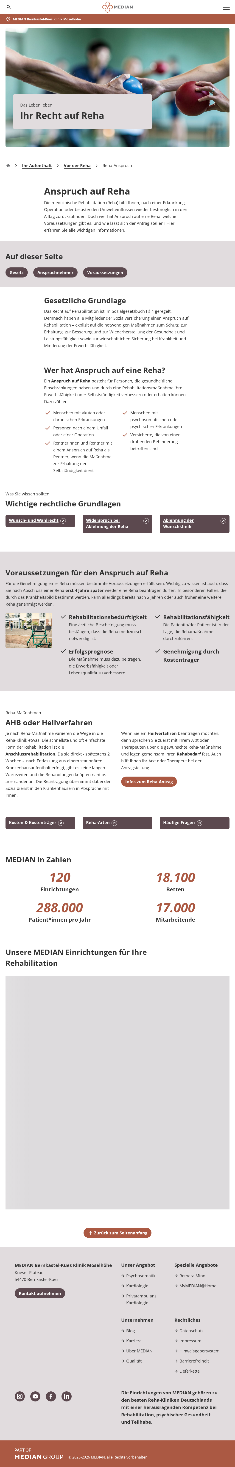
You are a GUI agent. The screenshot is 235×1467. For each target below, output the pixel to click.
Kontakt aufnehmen (40, 1293)
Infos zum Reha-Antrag (149, 781)
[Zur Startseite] (117, 7)
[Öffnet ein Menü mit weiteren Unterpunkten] (226, 7)
